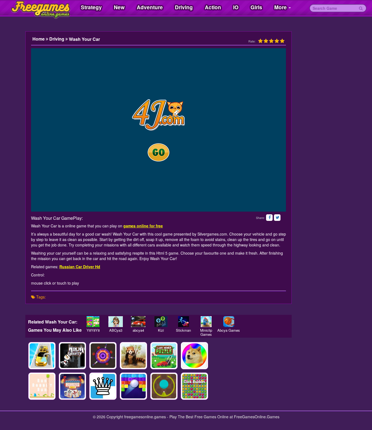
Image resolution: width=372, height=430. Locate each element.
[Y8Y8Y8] (93, 321)
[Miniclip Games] (206, 321)
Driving (184, 7)
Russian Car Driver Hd (79, 266)
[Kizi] (161, 321)
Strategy (91, 7)
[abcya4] (138, 321)
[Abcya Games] (228, 321)
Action (213, 7)
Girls (256, 7)
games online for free (143, 225)
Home (39, 39)
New (119, 7)
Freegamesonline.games (35, 8)
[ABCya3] (115, 321)
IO (236, 7)
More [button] (281, 7)
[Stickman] (183, 321)
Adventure (150, 7)
